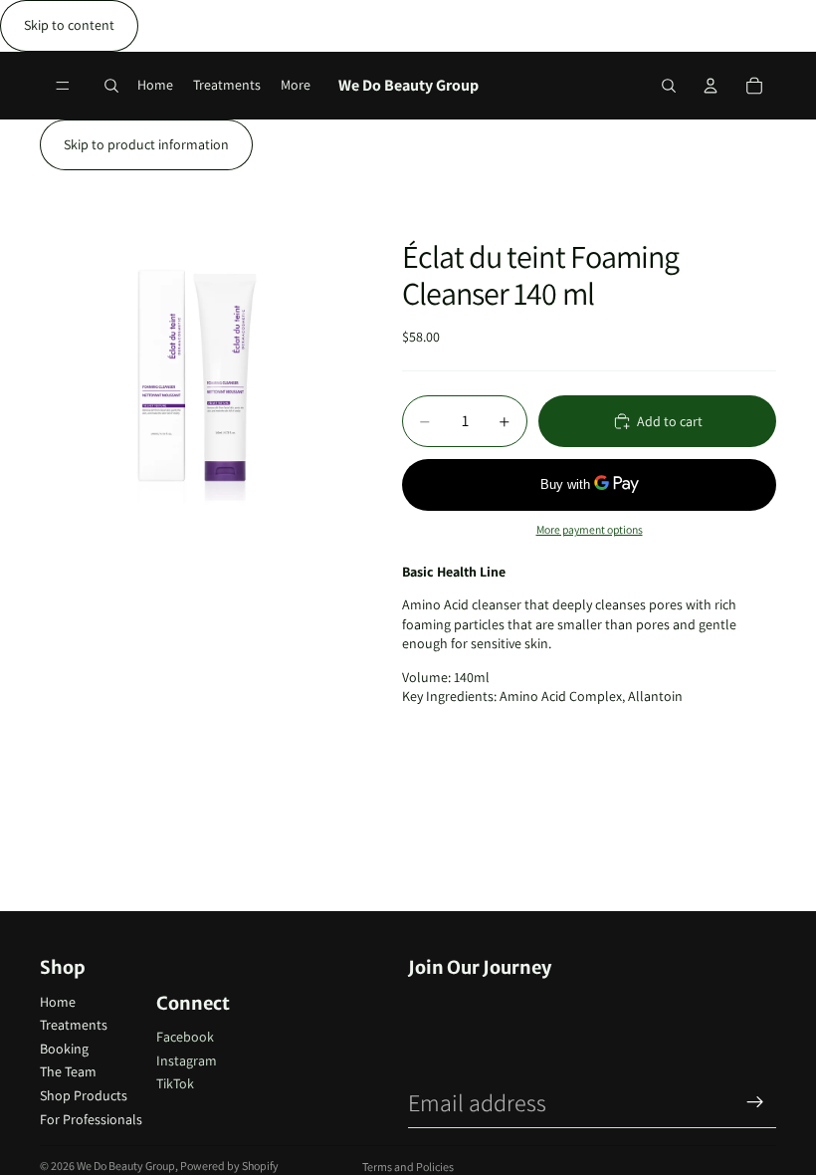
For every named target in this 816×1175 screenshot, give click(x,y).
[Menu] (63, 86)
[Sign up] (755, 1102)
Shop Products (83, 1095)
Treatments (73, 1025)
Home (58, 1002)
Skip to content (69, 25)
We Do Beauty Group (126, 1165)
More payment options (589, 529)
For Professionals (91, 1119)
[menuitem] (295, 84)
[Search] (111, 86)
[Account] (710, 86)
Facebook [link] (185, 1037)
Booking (64, 1049)
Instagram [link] (186, 1060)
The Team (68, 1071)
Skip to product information (146, 144)
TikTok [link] (175, 1083)
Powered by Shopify (229, 1165)
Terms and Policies (408, 1166)
